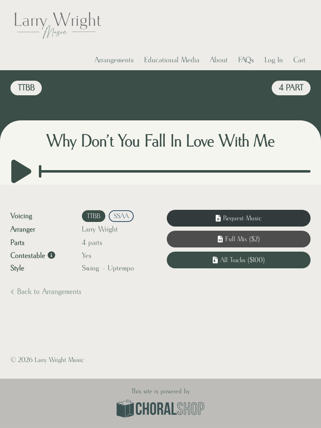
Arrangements (114, 60)
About (219, 60)
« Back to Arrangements (46, 292)
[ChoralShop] (160, 410)
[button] (239, 239)
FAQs (246, 60)
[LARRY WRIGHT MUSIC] (57, 25)
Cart (299, 60)
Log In (274, 60)
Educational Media (171, 60)
